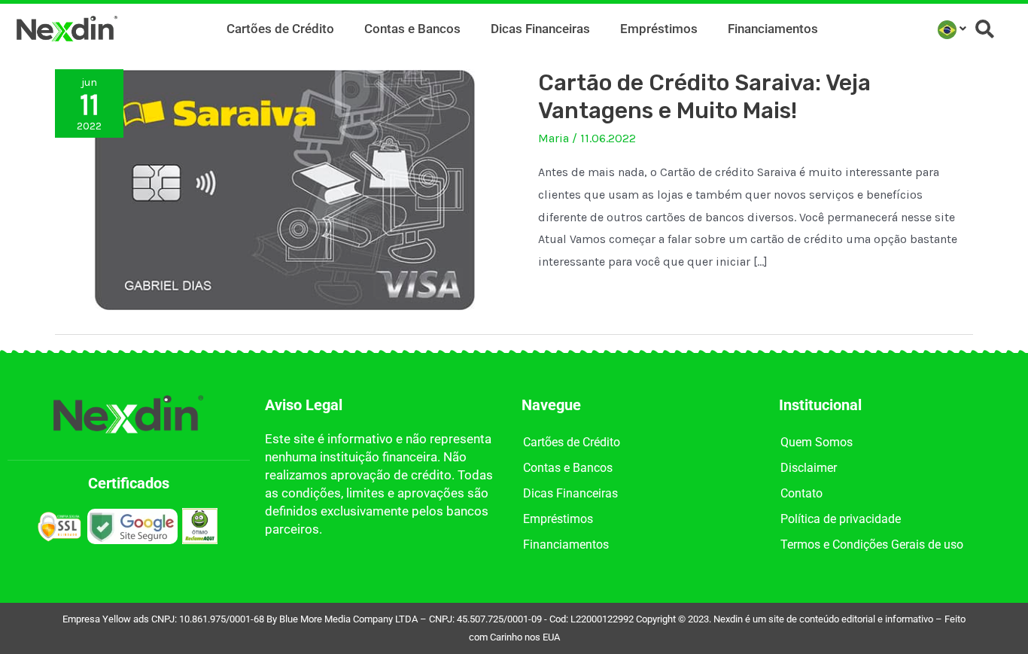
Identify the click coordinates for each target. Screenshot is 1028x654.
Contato (801, 493)
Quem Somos (816, 442)
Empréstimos (659, 28)
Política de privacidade (840, 519)
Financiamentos (773, 28)
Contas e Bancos (412, 28)
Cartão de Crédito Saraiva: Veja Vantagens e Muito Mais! (704, 96)
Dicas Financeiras (540, 28)
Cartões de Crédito (280, 28)
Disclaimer (808, 468)
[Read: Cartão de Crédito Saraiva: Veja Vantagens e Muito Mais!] (284, 188)
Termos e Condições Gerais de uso (871, 544)
